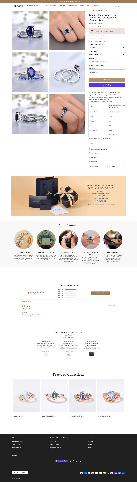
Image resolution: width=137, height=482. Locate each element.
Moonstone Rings (104, 416)
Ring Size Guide (54, 444)
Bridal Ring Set (16, 444)
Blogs (89, 447)
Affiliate (90, 444)
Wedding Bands (16, 447)
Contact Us (53, 441)
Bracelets (14, 455)
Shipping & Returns (55, 447)
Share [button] (91, 143)
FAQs (51, 450)
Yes (93, 74)
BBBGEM (18, 478)
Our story (90, 441)
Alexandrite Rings (76, 416)
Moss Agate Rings (48, 416)
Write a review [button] (100, 293)
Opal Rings (17, 416)
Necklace (14, 450)
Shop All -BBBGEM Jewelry (100, 10)
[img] (26, 306)
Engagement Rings (17, 441)
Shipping (91, 35)
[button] (35, 6)
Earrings (14, 452)
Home (90, 10)
